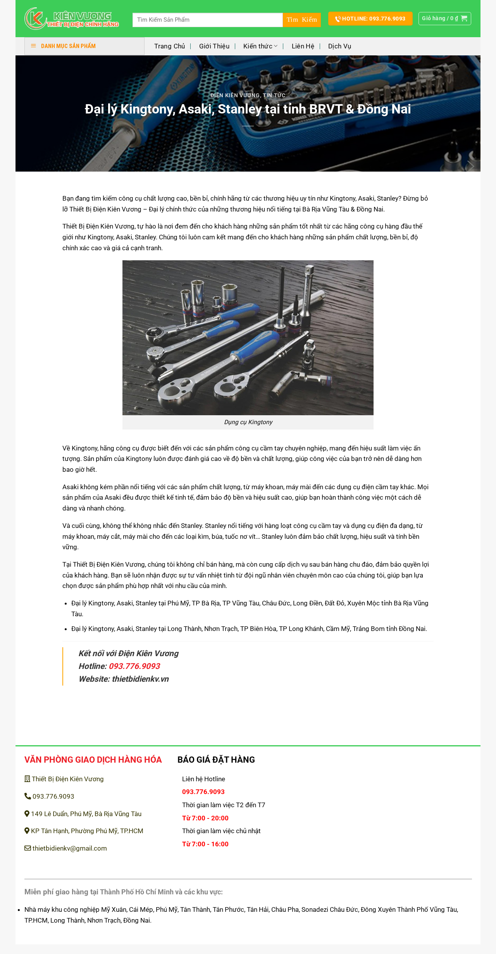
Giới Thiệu (214, 46)
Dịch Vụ (339, 46)
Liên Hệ (303, 46)
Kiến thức (257, 46)
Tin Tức (274, 95)
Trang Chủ (169, 46)
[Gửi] (302, 20)
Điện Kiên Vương (235, 95)
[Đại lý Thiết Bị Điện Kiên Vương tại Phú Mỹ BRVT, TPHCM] (71, 18)
